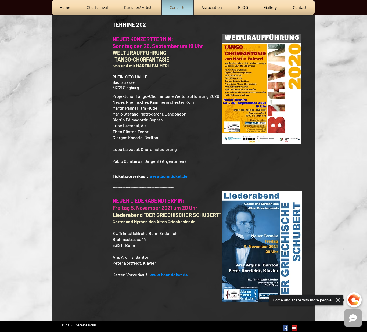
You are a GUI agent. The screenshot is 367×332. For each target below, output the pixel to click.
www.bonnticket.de (169, 274)
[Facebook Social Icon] (285, 328)
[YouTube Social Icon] (294, 328)
